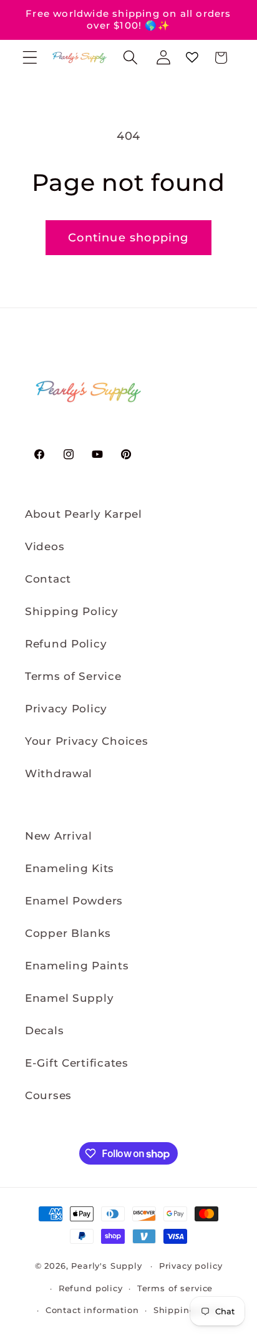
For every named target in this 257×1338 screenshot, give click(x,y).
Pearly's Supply (106, 1266)
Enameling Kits (69, 868)
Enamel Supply (69, 998)
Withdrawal (58, 773)
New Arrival (58, 836)
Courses (48, 1095)
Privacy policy (191, 1266)
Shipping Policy (72, 611)
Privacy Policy (66, 708)
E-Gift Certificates (76, 1063)
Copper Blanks (67, 933)
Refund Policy (66, 643)
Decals (44, 1030)
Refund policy (91, 1288)
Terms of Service (73, 676)
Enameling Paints (77, 965)
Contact (48, 579)
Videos (44, 546)
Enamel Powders (74, 900)
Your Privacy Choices (86, 741)
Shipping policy (189, 1310)
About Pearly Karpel (83, 514)
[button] (30, 57)
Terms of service (175, 1288)
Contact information (92, 1310)
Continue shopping (128, 238)
